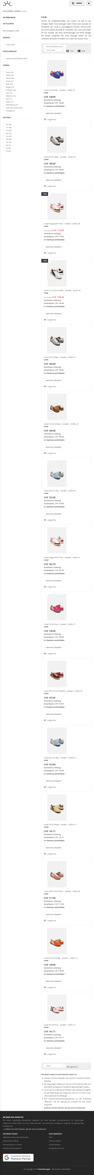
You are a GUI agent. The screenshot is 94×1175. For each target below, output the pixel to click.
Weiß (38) (10, 75)
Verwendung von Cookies (12, 1144)
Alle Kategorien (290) (11, 31)
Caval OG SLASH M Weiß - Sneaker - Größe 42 (62, 290)
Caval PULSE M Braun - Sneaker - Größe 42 (61, 424)
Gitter (72, 51)
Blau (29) (9, 84)
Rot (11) (9, 99)
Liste (83, 51)
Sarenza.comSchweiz (56, 106)
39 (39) (9, 136)
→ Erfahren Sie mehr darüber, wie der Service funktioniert (24, 1129)
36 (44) (9, 124)
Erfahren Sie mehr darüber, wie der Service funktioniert (64, 1108)
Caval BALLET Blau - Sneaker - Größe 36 (60, 491)
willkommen (8, 11)
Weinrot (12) (11, 96)
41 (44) (9, 127)
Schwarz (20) (11, 90)
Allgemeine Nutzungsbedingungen (16, 1137)
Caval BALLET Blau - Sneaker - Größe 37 (60, 758)
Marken (17, 11)
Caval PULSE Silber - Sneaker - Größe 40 (60, 157)
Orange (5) (10, 111)
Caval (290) (10, 44)
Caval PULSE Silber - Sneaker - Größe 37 (60, 357)
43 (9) (8, 148)
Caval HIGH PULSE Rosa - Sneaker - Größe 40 (62, 891)
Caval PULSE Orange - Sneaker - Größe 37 (60, 958)
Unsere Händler (55, 1141)
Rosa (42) (10, 72)
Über (51, 1137)
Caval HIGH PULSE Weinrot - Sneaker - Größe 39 (63, 691)
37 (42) (9, 130)
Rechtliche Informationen (12, 1148)
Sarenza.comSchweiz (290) (16, 58)
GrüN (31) (10, 81)
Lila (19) (9, 93)
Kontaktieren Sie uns (56, 1148)
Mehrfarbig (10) (12, 105)
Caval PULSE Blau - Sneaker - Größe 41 (59, 90)
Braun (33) (10, 78)
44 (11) (9, 145)
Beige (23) (10, 87)
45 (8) (8, 151)
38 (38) (9, 139)
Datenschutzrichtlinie (11, 1141)
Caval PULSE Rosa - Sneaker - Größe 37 (59, 624)
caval (46, 92)
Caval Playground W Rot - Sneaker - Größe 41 (62, 557)
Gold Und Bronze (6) (14, 108)
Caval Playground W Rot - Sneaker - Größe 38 (62, 223)
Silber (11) (10, 102)
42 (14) (9, 142)
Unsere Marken (54, 1144)
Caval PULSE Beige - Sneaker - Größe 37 (60, 824)
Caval (46, 159)
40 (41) (9, 133)
